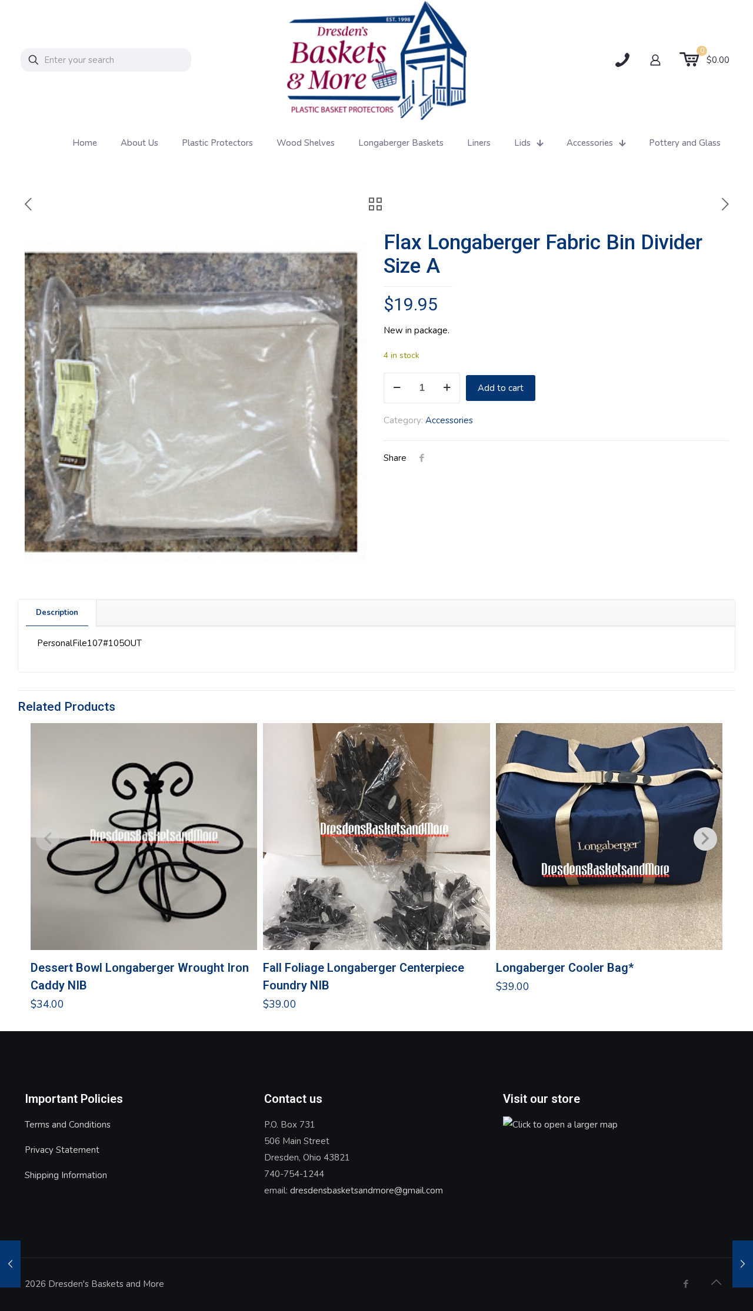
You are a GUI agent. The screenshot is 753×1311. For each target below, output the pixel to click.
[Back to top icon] (716, 1282)
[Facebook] (685, 1284)
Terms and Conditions (68, 1125)
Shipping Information (66, 1175)
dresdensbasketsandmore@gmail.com (366, 1190)
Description (57, 612)
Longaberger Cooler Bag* (565, 968)
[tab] (57, 613)
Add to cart (501, 388)
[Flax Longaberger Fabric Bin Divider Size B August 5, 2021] (742, 1263)
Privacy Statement (62, 1150)
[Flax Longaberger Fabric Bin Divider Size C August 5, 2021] (10, 1263)
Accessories (449, 420)
